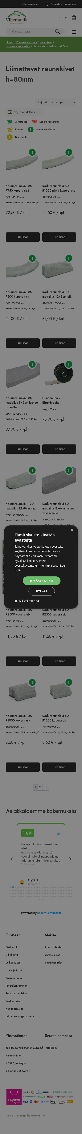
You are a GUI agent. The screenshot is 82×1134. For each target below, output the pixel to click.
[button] (27, 601)
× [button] (71, 530)
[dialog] (41, 567)
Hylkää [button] (41, 591)
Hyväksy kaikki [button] (41, 580)
